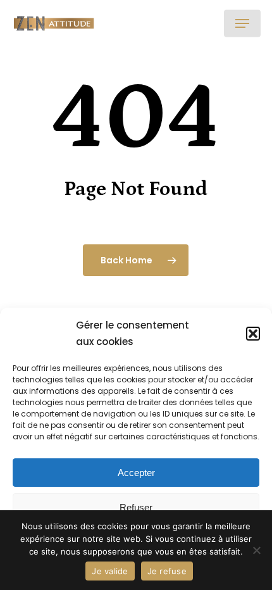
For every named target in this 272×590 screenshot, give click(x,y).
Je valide (110, 571)
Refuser (136, 507)
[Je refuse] (256, 550)
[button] (253, 333)
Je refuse (167, 571)
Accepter (136, 472)
